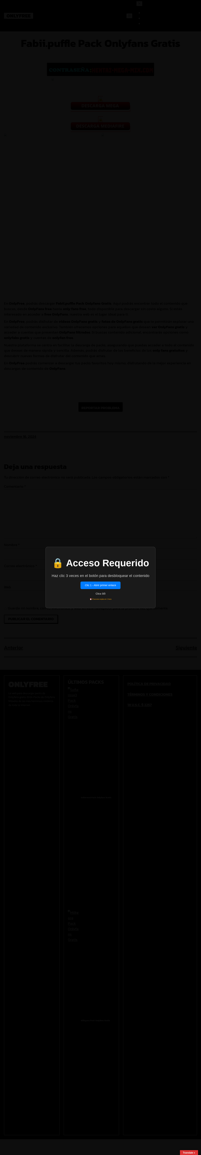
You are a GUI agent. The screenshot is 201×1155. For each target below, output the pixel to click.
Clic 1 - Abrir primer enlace (100, 585)
